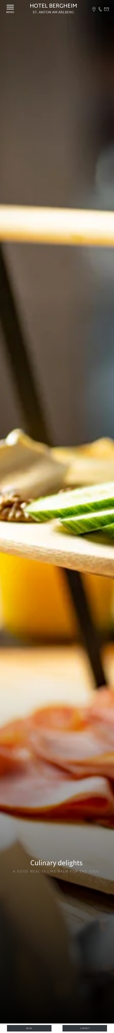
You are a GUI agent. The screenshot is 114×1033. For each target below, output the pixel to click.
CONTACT (85, 1028)
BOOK (29, 1028)
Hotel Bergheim (53, 6)
